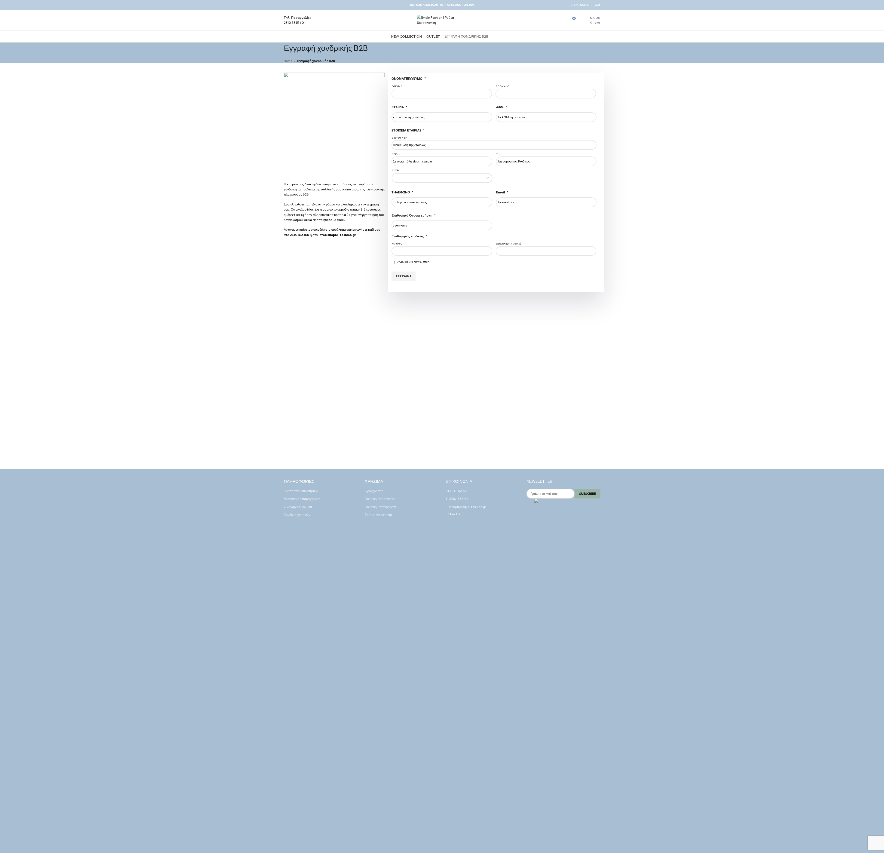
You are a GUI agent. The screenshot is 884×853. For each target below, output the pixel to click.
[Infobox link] (297, 20)
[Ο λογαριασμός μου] (555, 20)
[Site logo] (442, 20)
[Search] (563, 20)
